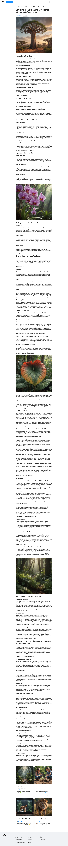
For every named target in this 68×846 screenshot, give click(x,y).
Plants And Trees (22, 6)
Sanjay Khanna (19, 15)
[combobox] (31, 2)
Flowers (27, 6)
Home (17, 6)
